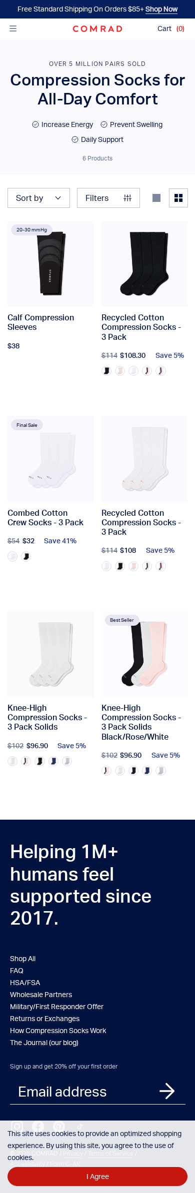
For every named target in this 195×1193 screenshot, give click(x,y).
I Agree (97, 1176)
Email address (62, 1091)
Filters (97, 197)
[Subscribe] (167, 1091)
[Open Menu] (13, 28)
